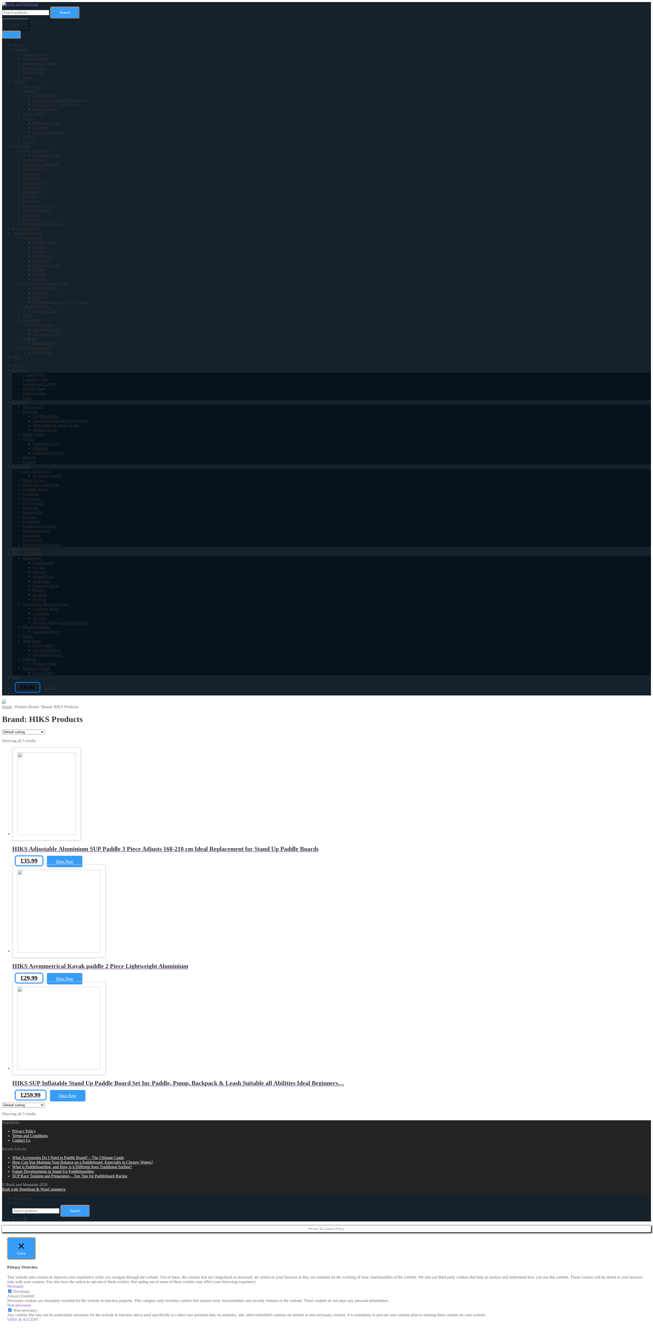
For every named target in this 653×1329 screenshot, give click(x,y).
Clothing (19, 82)
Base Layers (32, 86)
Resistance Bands (47, 155)
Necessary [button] (15, 1286)
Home (17, 45)
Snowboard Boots (47, 334)
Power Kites (32, 219)
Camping (19, 49)
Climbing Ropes (35, 169)
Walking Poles (44, 343)
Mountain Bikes (45, 311)
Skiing (27, 315)
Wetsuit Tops (43, 256)
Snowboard (31, 320)
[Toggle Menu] (11, 35)
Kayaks (39, 247)
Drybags (39, 279)
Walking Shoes (45, 109)
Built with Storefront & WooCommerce (34, 1189)
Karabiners (31, 201)
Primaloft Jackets (46, 123)
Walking (29, 338)
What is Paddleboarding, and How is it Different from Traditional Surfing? (72, 1167)
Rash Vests (41, 260)
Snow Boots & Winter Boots (56, 104)
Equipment (21, 146)
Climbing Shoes (45, 95)
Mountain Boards (36, 210)
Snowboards (43, 325)
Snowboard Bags (46, 329)
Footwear (30, 91)
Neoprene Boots (46, 265)
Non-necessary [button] (19, 1305)
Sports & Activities (27, 233)
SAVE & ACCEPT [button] (23, 1319)
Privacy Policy (24, 1131)
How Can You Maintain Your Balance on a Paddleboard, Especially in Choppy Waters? (82, 1162)
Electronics (31, 178)
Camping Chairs (35, 59)
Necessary (21, 1291)
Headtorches (32, 192)
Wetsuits (29, 137)
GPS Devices (33, 182)
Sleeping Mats (33, 72)
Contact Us (21, 1140)
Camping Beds (34, 54)
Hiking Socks (33, 114)
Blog (16, 357)
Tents (26, 77)
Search (65, 13)
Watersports (31, 237)
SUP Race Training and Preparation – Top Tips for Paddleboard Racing (69, 1176)
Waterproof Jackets (48, 132)
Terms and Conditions (30, 1136)
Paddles (39, 270)
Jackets (28, 118)
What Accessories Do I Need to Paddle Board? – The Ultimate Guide (68, 1157)
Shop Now (64, 861)
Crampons (30, 173)
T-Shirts (28, 141)
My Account (22, 1198)
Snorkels (40, 274)
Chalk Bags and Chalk (40, 164)
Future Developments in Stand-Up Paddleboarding (53, 1171)
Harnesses (30, 187)
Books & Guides (25, 228)
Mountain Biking (36, 306)
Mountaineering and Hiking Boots (60, 100)
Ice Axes (29, 196)
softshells (40, 127)
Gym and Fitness (36, 150)
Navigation (31, 215)
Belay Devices (34, 159)
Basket (19, 1219)
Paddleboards (43, 242)
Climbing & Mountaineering (45, 283)
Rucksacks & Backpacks (42, 224)
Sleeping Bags (34, 68)
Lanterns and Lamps (38, 63)
